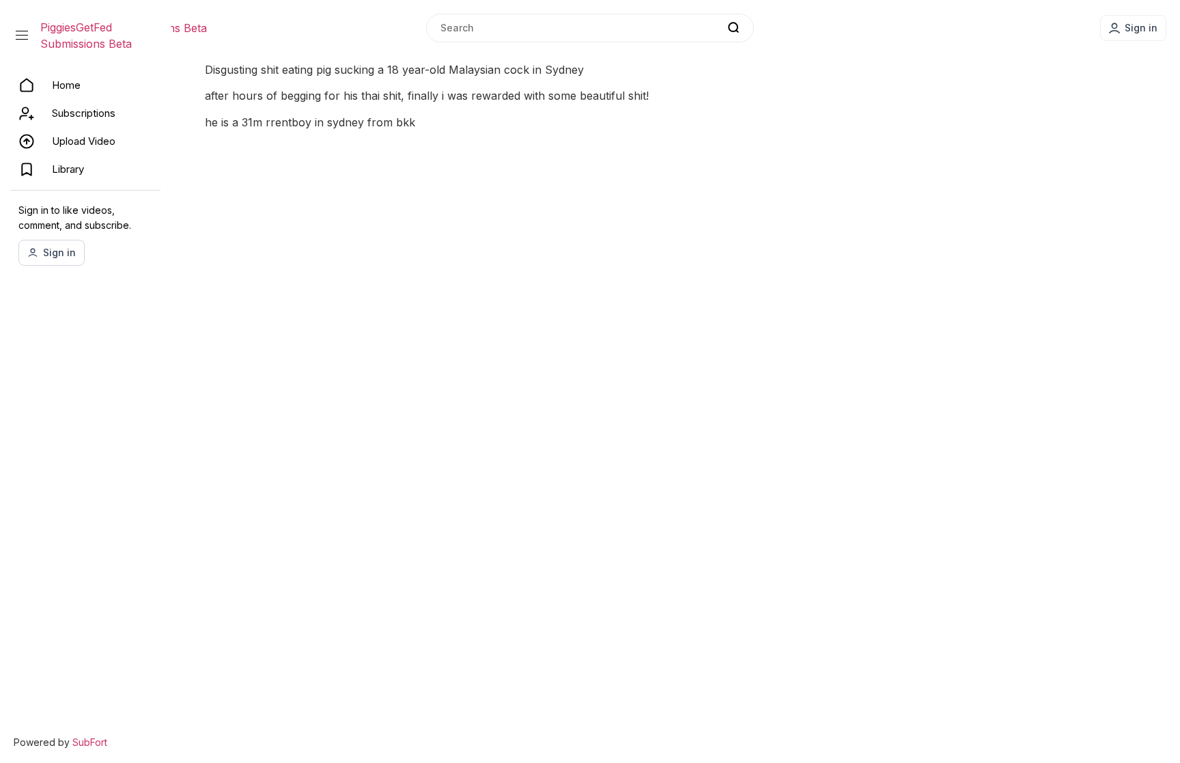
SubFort (89, 742)
